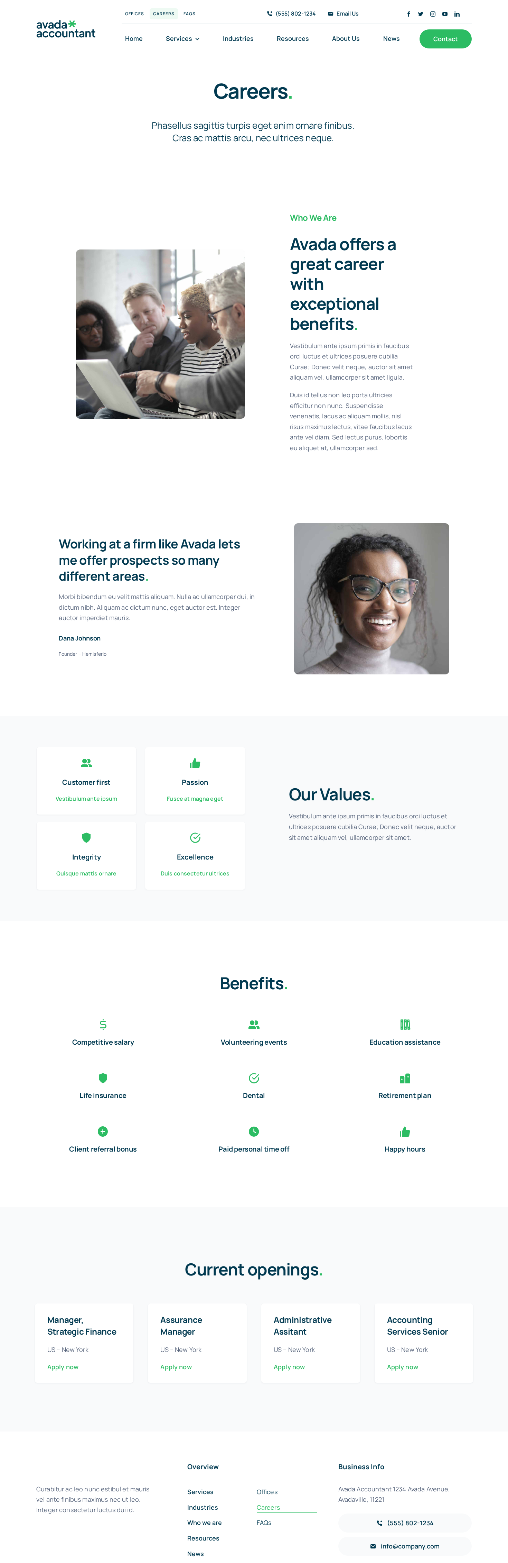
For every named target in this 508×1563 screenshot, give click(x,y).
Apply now (62, 1367)
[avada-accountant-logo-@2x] (66, 23)
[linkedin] (457, 14)
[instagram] (432, 14)
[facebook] (408, 14)
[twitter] (420, 14)
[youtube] (445, 14)
